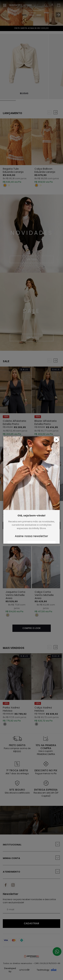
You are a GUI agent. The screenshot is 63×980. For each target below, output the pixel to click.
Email (31, 536)
